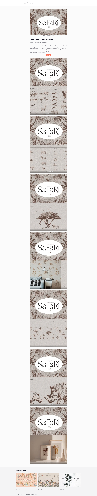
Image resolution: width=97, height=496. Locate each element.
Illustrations (44, 42)
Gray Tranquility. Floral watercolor (67, 487)
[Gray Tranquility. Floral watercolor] (70, 480)
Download (48, 55)
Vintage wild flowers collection (44, 487)
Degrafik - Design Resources (25, 3)
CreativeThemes (34, 494)
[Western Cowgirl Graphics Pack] (26, 480)
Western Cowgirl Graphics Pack (22, 487)
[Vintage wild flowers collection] (48, 480)
